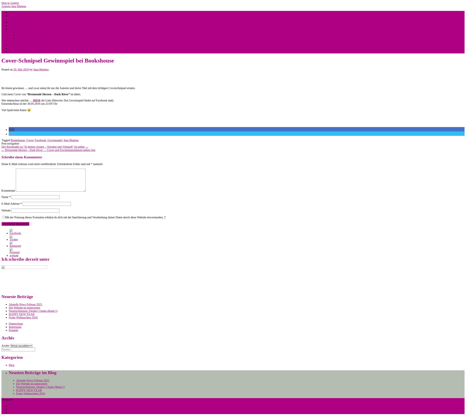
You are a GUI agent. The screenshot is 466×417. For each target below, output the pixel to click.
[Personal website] (14, 255)
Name (6, 197)
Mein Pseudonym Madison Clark (35, 19)
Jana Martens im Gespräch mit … (28, 48)
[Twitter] (14, 239)
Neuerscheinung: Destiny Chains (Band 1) (33, 310)
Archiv (5, 345)
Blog (11, 12)
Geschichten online (20, 25)
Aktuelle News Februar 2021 (25, 304)
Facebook (40, 140)
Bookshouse (18, 140)
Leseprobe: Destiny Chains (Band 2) (37, 35)
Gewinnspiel (55, 140)
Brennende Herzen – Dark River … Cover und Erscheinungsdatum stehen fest (48, 150)
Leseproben (15, 28)
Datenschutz (16, 323)
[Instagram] (15, 245)
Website (6, 210)
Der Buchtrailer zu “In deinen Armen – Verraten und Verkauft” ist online (44, 146)
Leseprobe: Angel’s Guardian (33, 41)
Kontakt (13, 330)
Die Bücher (15, 22)
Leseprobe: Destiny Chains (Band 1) (37, 38)
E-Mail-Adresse (11, 203)
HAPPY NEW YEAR (22, 314)
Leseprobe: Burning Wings (31, 32)
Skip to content (10, 3)
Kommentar (8, 190)
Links (12, 51)
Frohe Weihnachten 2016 (23, 317)
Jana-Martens (41, 69)
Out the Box (21, 399)
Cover (29, 140)
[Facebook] (15, 233)
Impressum (15, 326)
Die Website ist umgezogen (24, 307)
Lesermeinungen (18, 45)
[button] (12, 129)
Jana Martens (16, 15)
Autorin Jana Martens (13, 6)
